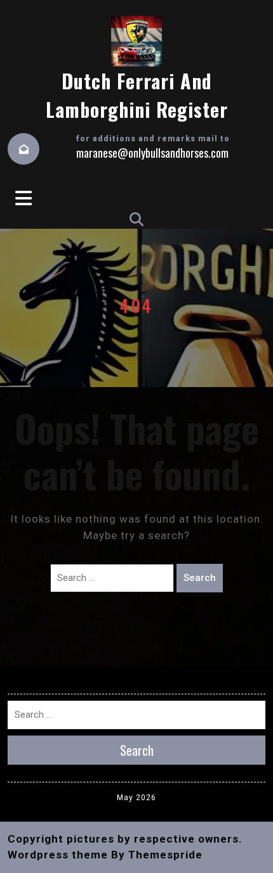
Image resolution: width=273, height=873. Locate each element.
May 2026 (136, 797)
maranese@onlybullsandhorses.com (152, 152)
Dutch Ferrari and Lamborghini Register (137, 95)
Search (199, 577)
